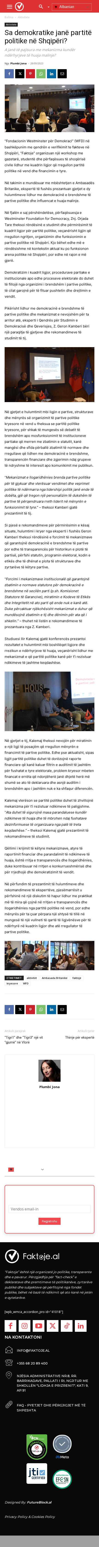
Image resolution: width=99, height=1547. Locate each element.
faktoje (77, 978)
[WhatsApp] (41, 73)
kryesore (12, 983)
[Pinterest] (30, 73)
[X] (19, 73)
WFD (26, 983)
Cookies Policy (43, 1517)
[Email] (62, 73)
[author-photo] (49, 1071)
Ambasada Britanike (54, 978)
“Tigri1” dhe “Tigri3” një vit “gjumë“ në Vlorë (24, 1039)
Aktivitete (24, 17)
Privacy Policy (16, 1517)
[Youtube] (38, 1326)
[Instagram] (24, 1326)
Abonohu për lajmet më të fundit (49, 1193)
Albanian (66, 7)
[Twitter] (52, 1326)
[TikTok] (67, 1326)
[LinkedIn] (81, 1326)
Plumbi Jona (18, 63)
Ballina (9, 17)
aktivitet (32, 978)
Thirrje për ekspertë (79, 1037)
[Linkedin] (51, 73)
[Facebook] (9, 73)
